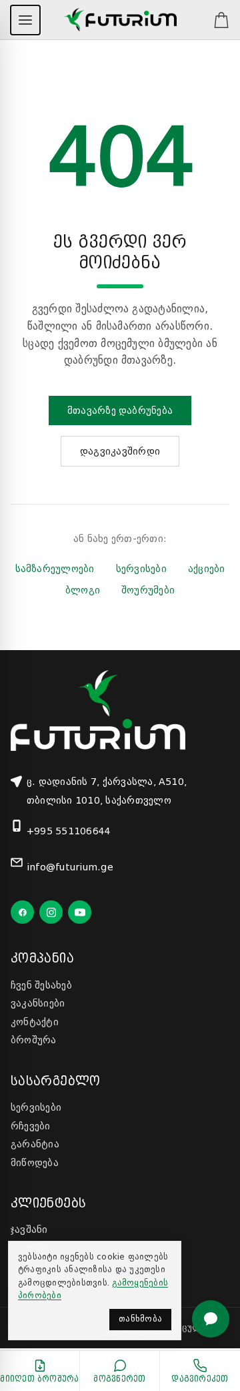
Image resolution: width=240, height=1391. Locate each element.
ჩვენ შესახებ (41, 985)
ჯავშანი (29, 1229)
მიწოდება (35, 1162)
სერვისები (141, 568)
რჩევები (31, 1126)
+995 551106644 (69, 831)
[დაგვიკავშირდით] (210, 1319)
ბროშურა (34, 1040)
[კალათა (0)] (214, 20)
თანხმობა (140, 1319)
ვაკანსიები (38, 1003)
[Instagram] (51, 912)
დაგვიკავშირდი (120, 451)
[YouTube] (79, 912)
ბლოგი (82, 590)
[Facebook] (22, 912)
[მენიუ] (25, 20)
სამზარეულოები (55, 568)
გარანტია (35, 1144)
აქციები (206, 568)
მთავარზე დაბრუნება (120, 410)
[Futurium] (119, 20)
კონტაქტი (35, 1022)
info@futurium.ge (70, 867)
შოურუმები (148, 590)
